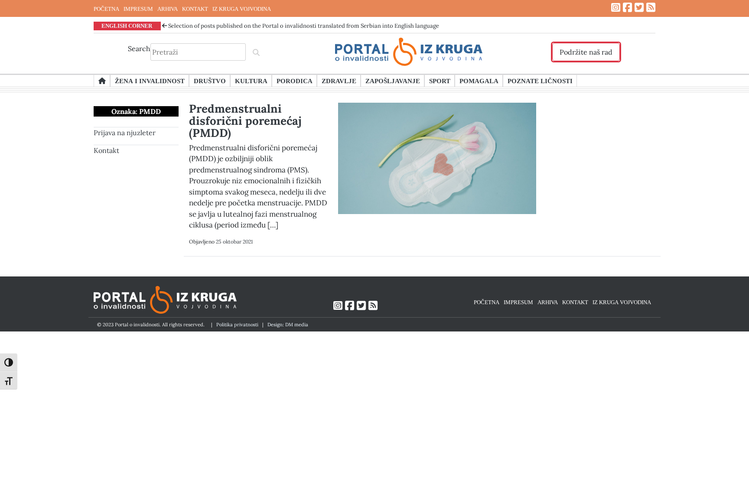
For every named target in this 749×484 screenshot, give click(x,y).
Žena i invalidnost (150, 80)
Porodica (295, 80)
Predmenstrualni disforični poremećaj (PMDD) (245, 120)
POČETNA (106, 9)
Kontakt (106, 150)
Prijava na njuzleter (125, 132)
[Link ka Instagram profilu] (615, 7)
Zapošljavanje (392, 80)
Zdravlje (339, 80)
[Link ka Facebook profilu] (627, 7)
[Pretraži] (256, 52)
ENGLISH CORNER (126, 25)
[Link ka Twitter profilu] (639, 7)
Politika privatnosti (237, 325)
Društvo (210, 80)
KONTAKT (195, 9)
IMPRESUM (138, 9)
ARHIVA (167, 9)
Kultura (251, 80)
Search (139, 48)
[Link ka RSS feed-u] (650, 7)
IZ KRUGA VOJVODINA (241, 9)
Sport (439, 80)
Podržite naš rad (586, 52)
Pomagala (478, 80)
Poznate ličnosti (540, 80)
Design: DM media (287, 325)
